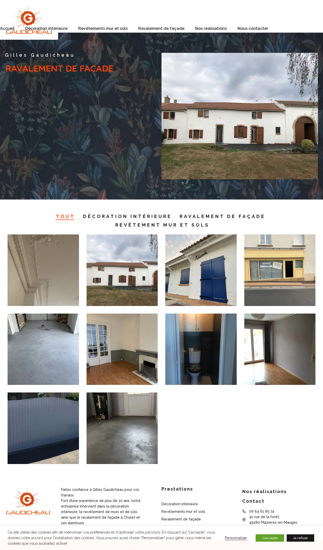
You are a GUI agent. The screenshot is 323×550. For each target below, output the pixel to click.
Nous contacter (252, 28)
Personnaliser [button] (236, 538)
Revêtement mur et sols (162, 225)
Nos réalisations (211, 28)
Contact (253, 501)
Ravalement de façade (161, 28)
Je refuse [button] (300, 538)
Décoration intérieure (46, 28)
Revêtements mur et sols (103, 28)
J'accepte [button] (270, 538)
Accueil (7, 28)
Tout (65, 216)
